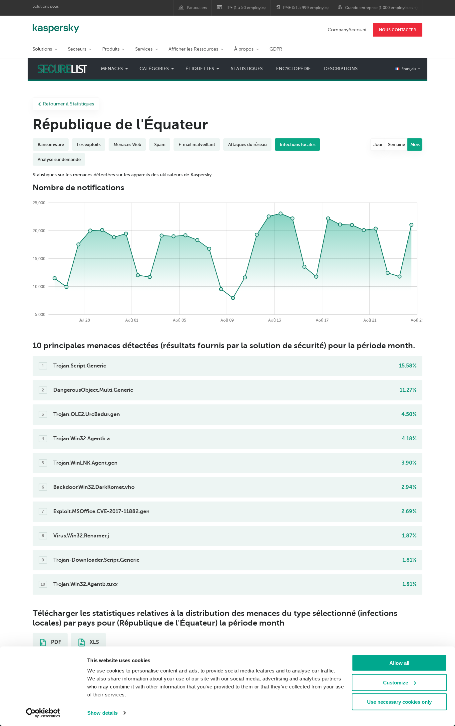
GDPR (275, 49)
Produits (111, 49)
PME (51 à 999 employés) (305, 7)
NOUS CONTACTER (397, 30)
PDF (55, 642)
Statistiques (247, 68)
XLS (93, 642)
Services (144, 49)
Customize (395, 682)
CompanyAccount (347, 29)
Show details (102, 713)
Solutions (42, 49)
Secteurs (77, 49)
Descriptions (341, 68)
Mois (415, 144)
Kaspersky (56, 25)
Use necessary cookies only (399, 702)
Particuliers (197, 7)
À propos (243, 49)
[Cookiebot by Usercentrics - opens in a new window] (43, 713)
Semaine (396, 144)
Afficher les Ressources (193, 49)
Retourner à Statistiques (68, 103)
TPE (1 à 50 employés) (245, 7)
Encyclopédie (293, 68)
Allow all (399, 663)
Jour (378, 144)
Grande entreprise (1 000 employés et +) (381, 7)
